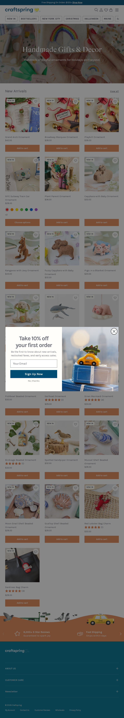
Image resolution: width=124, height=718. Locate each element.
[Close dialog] (114, 331)
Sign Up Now (34, 374)
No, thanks (34, 381)
